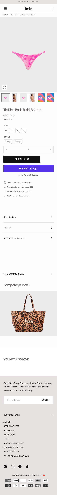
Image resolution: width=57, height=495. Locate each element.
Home (5, 15)
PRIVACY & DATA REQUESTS (16, 456)
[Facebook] (20, 466)
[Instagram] (12, 466)
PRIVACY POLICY (11, 451)
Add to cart (22, 159)
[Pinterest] (5, 466)
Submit (46, 400)
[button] (5, 8)
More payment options (28, 175)
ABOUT (6, 422)
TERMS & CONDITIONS (13, 447)
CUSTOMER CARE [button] (11, 415)
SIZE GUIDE (8, 430)
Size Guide (9, 217)
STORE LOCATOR (11, 426)
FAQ (5, 439)
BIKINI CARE (9, 434)
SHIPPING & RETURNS (13, 443)
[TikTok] (27, 466)
